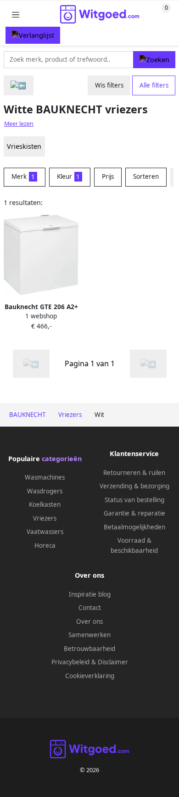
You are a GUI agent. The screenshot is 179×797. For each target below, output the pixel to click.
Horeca (45, 545)
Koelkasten (45, 504)
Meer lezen (19, 124)
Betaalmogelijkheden (134, 527)
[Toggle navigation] (16, 14)
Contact (89, 608)
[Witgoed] (19, 85)
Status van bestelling (134, 500)
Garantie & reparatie (134, 513)
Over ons (89, 621)
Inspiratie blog (90, 594)
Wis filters (109, 85)
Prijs (108, 176)
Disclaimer (113, 662)
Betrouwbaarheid (89, 649)
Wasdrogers (44, 491)
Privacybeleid (70, 662)
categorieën (62, 458)
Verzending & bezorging (134, 486)
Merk (23, 176)
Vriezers (44, 518)
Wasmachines (45, 477)
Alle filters (154, 85)
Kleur (68, 176)
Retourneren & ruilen (134, 473)
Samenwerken (89, 635)
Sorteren (146, 176)
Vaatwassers (45, 531)
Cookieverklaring (89, 676)
